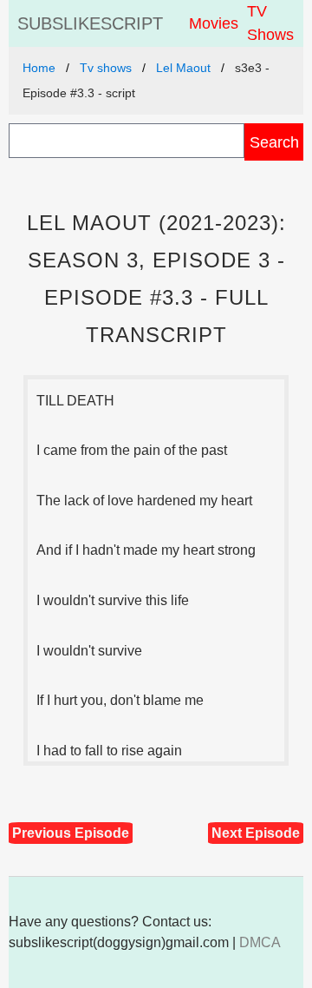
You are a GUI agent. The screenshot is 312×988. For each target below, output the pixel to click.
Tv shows (106, 68)
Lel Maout (183, 68)
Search (274, 142)
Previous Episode (70, 833)
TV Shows (270, 23)
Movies (213, 23)
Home (39, 68)
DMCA (260, 942)
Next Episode (255, 833)
